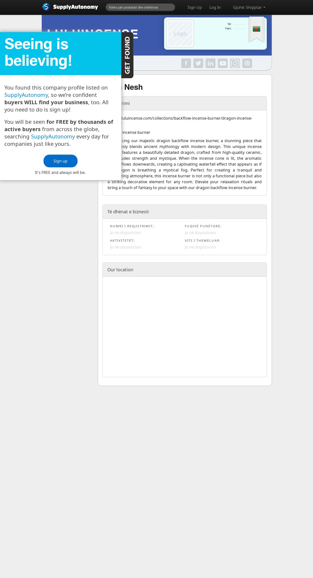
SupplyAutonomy (26, 94)
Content (127, 55)
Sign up (60, 161)
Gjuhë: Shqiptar (248, 7)
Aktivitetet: (122, 240)
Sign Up (195, 7)
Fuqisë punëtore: (203, 226)
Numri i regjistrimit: (132, 226)
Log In (215, 7)
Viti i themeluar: (203, 240)
